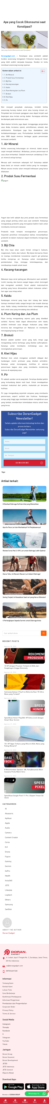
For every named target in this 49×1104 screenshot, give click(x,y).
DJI (6, 847)
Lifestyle (8, 890)
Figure (7, 857)
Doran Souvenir (8, 1057)
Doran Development (10, 1060)
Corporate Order (8, 1007)
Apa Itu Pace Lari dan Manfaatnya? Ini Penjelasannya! (22, 527)
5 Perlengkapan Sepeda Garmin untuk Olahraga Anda (22, 621)
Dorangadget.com (8, 56)
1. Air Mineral (9, 75)
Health (7, 876)
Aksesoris (9, 814)
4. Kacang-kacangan (11, 84)
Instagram (6, 1024)
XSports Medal (8, 1073)
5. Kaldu (7, 87)
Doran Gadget (9, 933)
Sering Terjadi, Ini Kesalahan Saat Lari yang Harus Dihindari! (24, 597)
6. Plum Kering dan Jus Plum (14, 90)
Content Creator (11, 838)
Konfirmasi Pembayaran (11, 997)
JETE (7, 885)
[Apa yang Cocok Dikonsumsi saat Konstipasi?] (24, 40)
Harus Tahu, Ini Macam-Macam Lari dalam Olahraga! (21, 574)
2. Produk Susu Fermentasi (14, 78)
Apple (7, 823)
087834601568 (11, 971)
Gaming (8, 862)
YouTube (5, 1041)
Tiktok (4, 1044)
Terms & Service (8, 1014)
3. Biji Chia (7, 81)
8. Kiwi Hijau (8, 97)
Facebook (6, 1031)
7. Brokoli (7, 94)
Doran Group (7, 1054)
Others (8, 900)
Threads (5, 1027)
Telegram (6, 1038)
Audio (7, 828)
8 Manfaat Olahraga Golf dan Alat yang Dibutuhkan (21, 504)
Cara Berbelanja (8, 993)
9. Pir (6, 100)
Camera (8, 833)
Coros (7, 842)
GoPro (7, 871)
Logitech (8, 895)
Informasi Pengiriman (11, 1000)
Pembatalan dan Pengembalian (14, 1003)
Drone (7, 852)
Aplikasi (8, 818)
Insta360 (8, 881)
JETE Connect (7, 1070)
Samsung (9, 905)
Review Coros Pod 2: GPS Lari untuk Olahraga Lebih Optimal (24, 551)
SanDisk (8, 909)
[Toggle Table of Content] (41, 71)
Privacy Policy (7, 1010)
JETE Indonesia (8, 1067)
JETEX (4, 1063)
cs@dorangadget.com (14, 966)
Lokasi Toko (7, 990)
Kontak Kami (7, 987)
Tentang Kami (7, 983)
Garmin (8, 866)
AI (6, 809)
